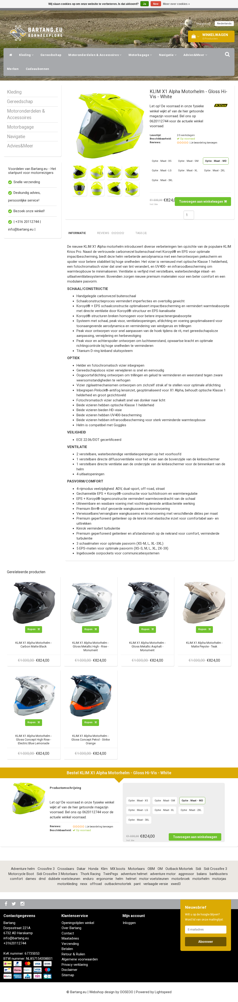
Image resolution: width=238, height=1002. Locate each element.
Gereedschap (50, 55)
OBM (151, 869)
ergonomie (104, 879)
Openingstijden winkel (78, 923)
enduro (88, 879)
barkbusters (219, 874)
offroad (96, 884)
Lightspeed (163, 992)
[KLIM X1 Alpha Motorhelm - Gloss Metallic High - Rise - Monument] (90, 603)
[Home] (9, 55)
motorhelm (200, 879)
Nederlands (224, 23)
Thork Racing (90, 874)
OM (160, 869)
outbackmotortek (118, 884)
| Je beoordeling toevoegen (203, 142)
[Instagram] (23, 904)
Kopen (31, 629)
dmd (42, 879)
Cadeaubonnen (37, 69)
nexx (83, 884)
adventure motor (163, 874)
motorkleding (67, 884)
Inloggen (185, 23)
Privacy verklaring (75, 965)
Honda (93, 869)
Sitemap (68, 975)
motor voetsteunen (154, 879)
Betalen (67, 949)
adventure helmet (134, 874)
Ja (144, 4)
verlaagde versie (155, 884)
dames (31, 879)
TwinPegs (110, 874)
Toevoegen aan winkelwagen (201, 201)
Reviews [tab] (103, 233)
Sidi (198, 869)
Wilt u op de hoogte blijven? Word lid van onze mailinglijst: (204, 917)
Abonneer (205, 941)
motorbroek (181, 879)
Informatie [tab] (77, 233)
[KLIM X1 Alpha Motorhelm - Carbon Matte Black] (33, 603)
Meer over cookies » (176, 4)
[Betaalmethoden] (28, 970)
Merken (13, 69)
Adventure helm (23, 869)
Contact (68, 933)
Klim (104, 869)
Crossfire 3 (46, 869)
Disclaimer (69, 970)
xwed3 (176, 884)
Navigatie (167, 55)
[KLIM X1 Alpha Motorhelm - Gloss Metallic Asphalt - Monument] (147, 603)
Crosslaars (65, 869)
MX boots (117, 869)
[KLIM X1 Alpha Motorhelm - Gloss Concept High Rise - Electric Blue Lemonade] (33, 696)
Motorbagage (139, 55)
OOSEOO (126, 992)
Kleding (25, 55)
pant (137, 884)
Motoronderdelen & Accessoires (93, 55)
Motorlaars (136, 869)
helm (119, 879)
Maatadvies (70, 938)
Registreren (203, 23)
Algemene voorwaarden (80, 959)
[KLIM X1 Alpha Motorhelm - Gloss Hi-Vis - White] (109, 126)
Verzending (70, 944)
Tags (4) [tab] (141, 233)
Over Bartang (71, 928)
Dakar (81, 869)
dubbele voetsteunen (64, 879)
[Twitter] (14, 904)
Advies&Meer (194, 55)
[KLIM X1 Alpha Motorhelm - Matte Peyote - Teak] (204, 603)
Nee (156, 4)
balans (202, 874)
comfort (16, 879)
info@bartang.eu (16, 938)
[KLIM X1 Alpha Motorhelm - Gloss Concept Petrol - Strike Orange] (90, 696)
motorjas (219, 879)
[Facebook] (6, 904)
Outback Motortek (179, 869)
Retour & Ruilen (73, 954)
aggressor (186, 874)
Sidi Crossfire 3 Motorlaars (57, 874)
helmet (131, 879)
